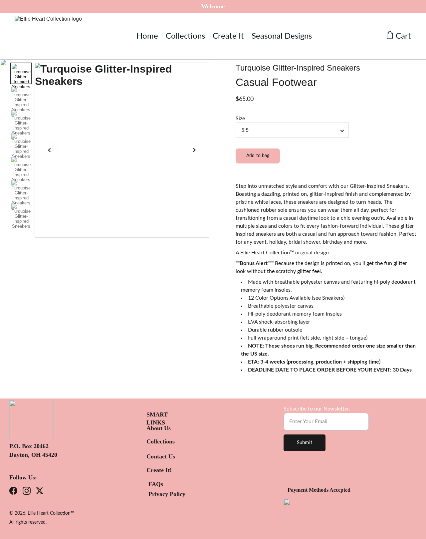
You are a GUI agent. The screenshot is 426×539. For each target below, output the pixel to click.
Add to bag (257, 155)
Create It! (159, 470)
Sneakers (332, 298)
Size (240, 118)
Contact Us (160, 456)
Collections (185, 36)
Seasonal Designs (282, 36)
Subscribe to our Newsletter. (317, 408)
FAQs (155, 484)
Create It (228, 36)
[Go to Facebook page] (13, 491)
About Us (158, 428)
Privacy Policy (166, 494)
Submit (304, 442)
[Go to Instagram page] (27, 491)
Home (147, 36)
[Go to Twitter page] (40, 491)
